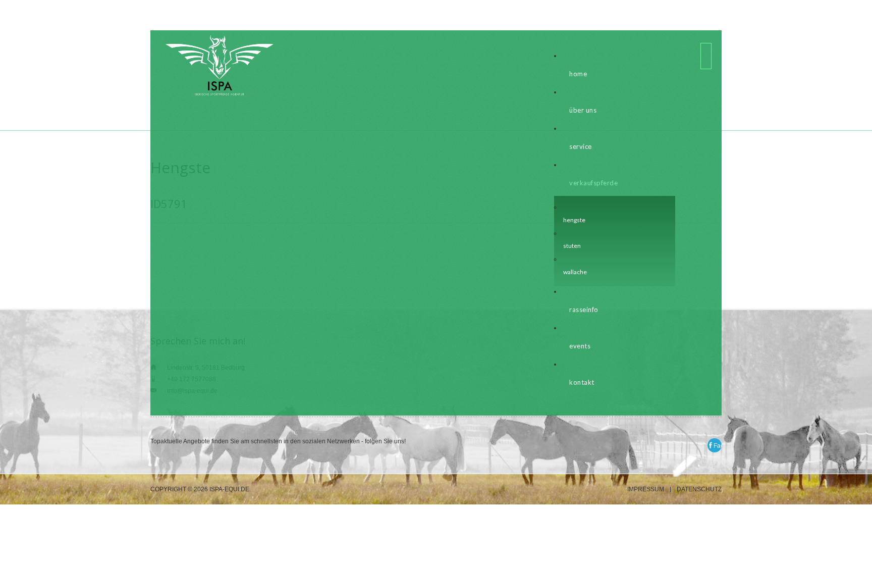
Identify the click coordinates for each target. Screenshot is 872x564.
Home (578, 74)
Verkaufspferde (593, 183)
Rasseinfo (583, 309)
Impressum (645, 489)
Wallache (575, 272)
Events (579, 346)
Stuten (572, 245)
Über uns (582, 110)
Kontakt (581, 382)
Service (580, 146)
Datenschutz (699, 489)
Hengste (574, 220)
